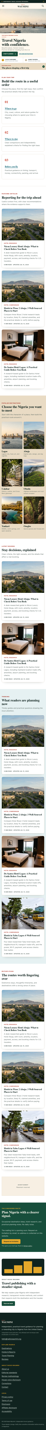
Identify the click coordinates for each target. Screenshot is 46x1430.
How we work (8, 1303)
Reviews (5, 1359)
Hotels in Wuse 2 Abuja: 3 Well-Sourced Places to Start (23, 309)
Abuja (27, 451)
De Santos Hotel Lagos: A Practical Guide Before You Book (20, 368)
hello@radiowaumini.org (11, 1339)
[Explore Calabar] (12, 472)
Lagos (4, 451)
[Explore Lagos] (12, 435)
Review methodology (10, 1376)
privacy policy (28, 1246)
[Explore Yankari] (12, 510)
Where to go (10, 108)
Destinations (7, 1348)
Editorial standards (9, 1372)
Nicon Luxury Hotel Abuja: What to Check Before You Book (21, 248)
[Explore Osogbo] (34, 510)
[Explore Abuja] (34, 435)
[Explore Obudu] (34, 472)
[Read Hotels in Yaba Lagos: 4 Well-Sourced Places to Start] (23, 913)
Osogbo (27, 526)
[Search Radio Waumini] (42, 6)
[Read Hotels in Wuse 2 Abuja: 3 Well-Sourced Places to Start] (23, 286)
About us (5, 1369)
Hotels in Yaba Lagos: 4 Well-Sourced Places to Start (22, 937)
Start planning (8, 54)
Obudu (27, 488)
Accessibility (7, 1411)
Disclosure (6, 1404)
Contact (5, 1387)
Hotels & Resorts (8, 1352)
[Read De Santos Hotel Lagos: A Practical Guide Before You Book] (23, 345)
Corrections (6, 1383)
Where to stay (11, 138)
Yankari (6, 526)
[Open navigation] (3, 6)
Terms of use (7, 1400)
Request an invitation (11, 1241)
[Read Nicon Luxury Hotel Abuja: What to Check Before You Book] (23, 224)
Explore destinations (26, 54)
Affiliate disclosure (9, 1408)
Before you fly (11, 166)
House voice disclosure (11, 1380)
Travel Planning (8, 1356)
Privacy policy (7, 1397)
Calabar (6, 488)
